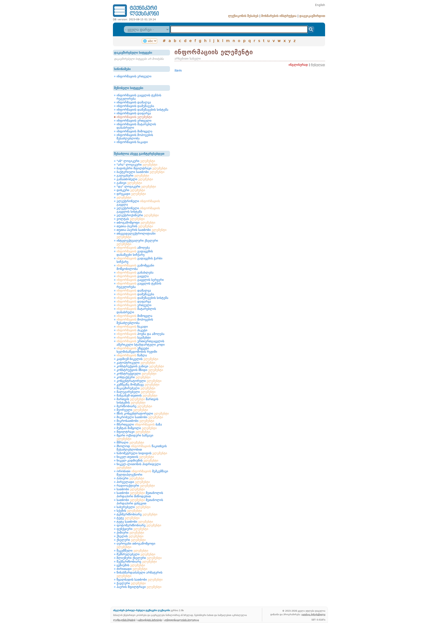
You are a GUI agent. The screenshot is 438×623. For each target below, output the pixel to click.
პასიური (130, 478)
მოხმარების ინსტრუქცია (279, 16)
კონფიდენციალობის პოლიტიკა (181, 619)
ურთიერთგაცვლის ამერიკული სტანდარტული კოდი (141, 342)
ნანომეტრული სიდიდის (142, 453)
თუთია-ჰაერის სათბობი (142, 230)
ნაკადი (132, 326)
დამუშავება (135, 294)
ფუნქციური (132, 529)
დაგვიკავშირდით (312, 16)
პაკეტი (132, 330)
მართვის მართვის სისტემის (137, 400)
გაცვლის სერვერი (140, 280)
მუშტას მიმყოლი (137, 428)
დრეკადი (131, 194)
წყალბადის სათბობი (140, 579)
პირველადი (133, 482)
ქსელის (130, 536)
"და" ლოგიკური (136, 186)
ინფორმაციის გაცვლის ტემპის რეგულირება (139, 97)
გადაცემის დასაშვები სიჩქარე (135, 253)
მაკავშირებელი (136, 388)
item (178, 70)
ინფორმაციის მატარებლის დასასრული (136, 126)
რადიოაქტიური (136, 485)
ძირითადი (132, 569)
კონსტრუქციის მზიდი (140, 370)
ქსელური (131, 540)
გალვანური (133, 175)
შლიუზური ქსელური (139, 558)
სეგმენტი (134, 337)
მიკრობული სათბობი (140, 417)
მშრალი (130, 442)
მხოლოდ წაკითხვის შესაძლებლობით (142, 447)
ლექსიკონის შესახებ (243, 16)
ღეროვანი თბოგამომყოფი (136, 545)
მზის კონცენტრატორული (143, 413)
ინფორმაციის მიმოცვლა (134, 131)
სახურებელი (134, 507)
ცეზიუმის (131, 565)
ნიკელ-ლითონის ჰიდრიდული (139, 465)
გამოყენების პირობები (149, 619)
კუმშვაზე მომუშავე (138, 384)
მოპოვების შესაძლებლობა (135, 321)
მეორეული (132, 410)
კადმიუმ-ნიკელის (137, 359)
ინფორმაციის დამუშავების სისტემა (142, 109)
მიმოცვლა (134, 316)
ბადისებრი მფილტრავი (142, 168)
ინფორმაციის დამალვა (134, 102)
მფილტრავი (133, 431)
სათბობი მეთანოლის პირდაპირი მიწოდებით (140, 494)
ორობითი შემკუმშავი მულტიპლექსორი (142, 472)
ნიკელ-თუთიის (135, 457)
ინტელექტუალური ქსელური (137, 242)
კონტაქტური (134, 377)
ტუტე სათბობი (135, 521)
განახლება (135, 272)
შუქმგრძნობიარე (137, 561)
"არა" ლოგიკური (137, 164)
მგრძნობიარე (134, 406)
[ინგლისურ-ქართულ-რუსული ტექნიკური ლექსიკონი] (136, 17)
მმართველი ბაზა (139, 424)
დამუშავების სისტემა (142, 298)
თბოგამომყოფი (136, 222)
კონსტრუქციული (136, 373)
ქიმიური (130, 532)
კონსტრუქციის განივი (140, 366)
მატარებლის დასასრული (136, 310)
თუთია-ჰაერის (135, 226)
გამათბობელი (135, 179)
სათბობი (131, 489)
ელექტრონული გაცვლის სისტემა (138, 209)
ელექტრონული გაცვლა (138, 202)
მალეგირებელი (136, 392)
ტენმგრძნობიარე (137, 514)
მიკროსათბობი (135, 420)
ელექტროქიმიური (138, 215)
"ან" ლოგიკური (136, 161)
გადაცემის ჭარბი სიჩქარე (139, 260)
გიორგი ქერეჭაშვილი (313, 614)
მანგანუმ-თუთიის (137, 395)
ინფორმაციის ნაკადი (132, 142)
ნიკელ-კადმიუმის (137, 460)
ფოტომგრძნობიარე (139, 525)
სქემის (129, 510)
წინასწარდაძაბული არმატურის (139, 574)
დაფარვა (134, 301)
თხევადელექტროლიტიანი (136, 235)
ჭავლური (131, 583)
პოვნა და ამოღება (140, 334)
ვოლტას (131, 219)
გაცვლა (133, 276)
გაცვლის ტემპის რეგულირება (139, 285)
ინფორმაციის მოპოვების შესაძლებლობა (135, 136)
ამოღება (133, 247)
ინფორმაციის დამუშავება (135, 106)
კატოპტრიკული (136, 362)
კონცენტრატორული (139, 381)
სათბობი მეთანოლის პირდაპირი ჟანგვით (140, 501)
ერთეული (134, 305)
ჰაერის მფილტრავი (139, 587)
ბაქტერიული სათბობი (140, 172)
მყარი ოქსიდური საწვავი (135, 437)
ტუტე (128, 518)
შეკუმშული (132, 550)
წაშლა (132, 355)
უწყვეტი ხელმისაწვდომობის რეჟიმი (137, 350)
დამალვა (134, 290)
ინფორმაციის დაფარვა (134, 113)
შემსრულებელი (136, 554)
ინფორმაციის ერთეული (134, 76)
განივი (129, 183)
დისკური (131, 190)
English (320, 5)
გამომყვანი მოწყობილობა (135, 267)
